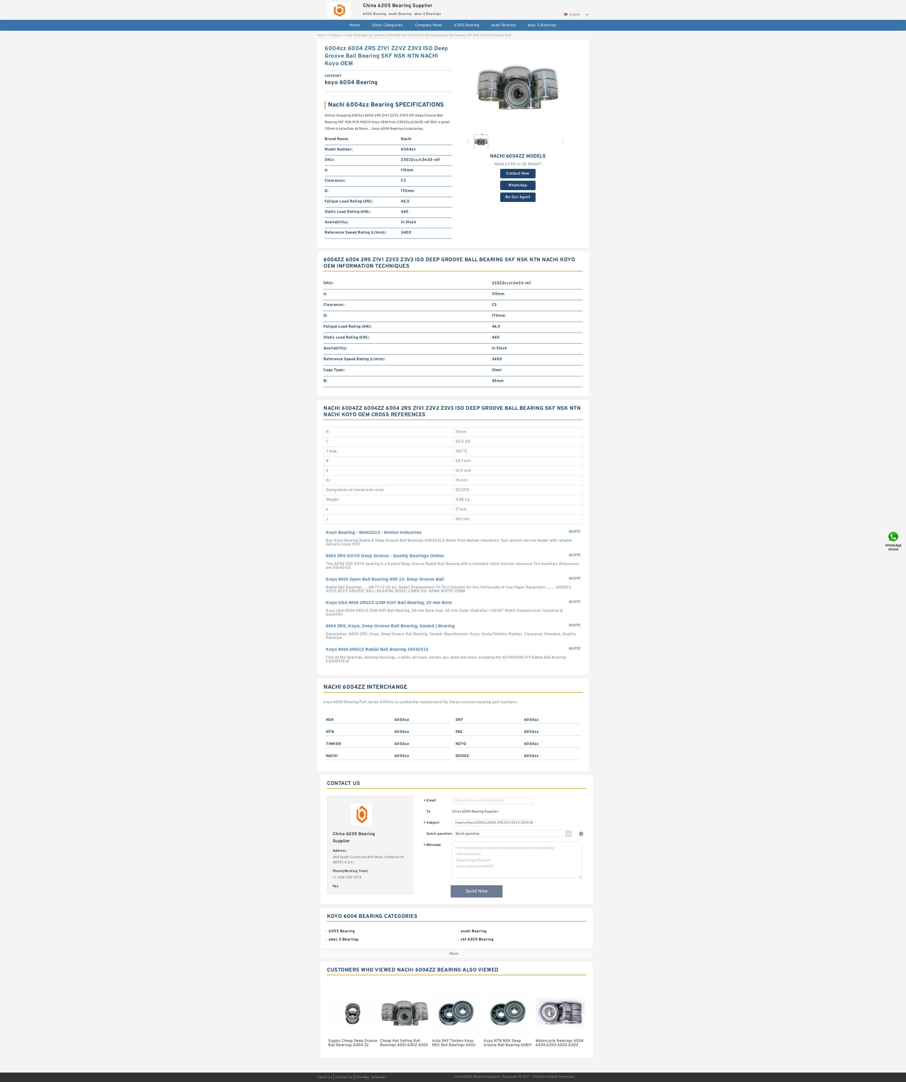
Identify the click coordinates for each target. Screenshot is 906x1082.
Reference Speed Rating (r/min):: (355, 232)
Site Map (362, 1077)
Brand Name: (337, 139)
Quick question (439, 834)
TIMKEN (333, 744)
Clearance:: (335, 180)
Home (354, 25)
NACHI (332, 756)
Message (432, 845)
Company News (428, 25)
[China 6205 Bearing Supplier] (339, 9)
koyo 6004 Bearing (359, 35)
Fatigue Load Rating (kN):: (349, 201)
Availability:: (336, 222)
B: (325, 381)
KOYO (461, 744)
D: (326, 191)
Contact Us (344, 1077)
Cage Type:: (334, 370)
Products (335, 35)
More (454, 953)
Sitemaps (378, 1077)
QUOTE (574, 532)
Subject (432, 823)
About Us (324, 1077)
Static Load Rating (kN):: (348, 212)
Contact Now (517, 173)
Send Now (477, 891)
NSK (330, 720)
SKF (459, 720)
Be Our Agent (517, 197)
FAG (459, 732)
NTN (330, 732)
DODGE (462, 756)
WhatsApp (517, 185)
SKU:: (330, 160)
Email (430, 801)
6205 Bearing (466, 25)
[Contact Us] (894, 541)
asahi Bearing (503, 25)
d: (326, 170)
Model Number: (339, 149)
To (428, 812)
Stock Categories (387, 25)
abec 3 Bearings (542, 25)
